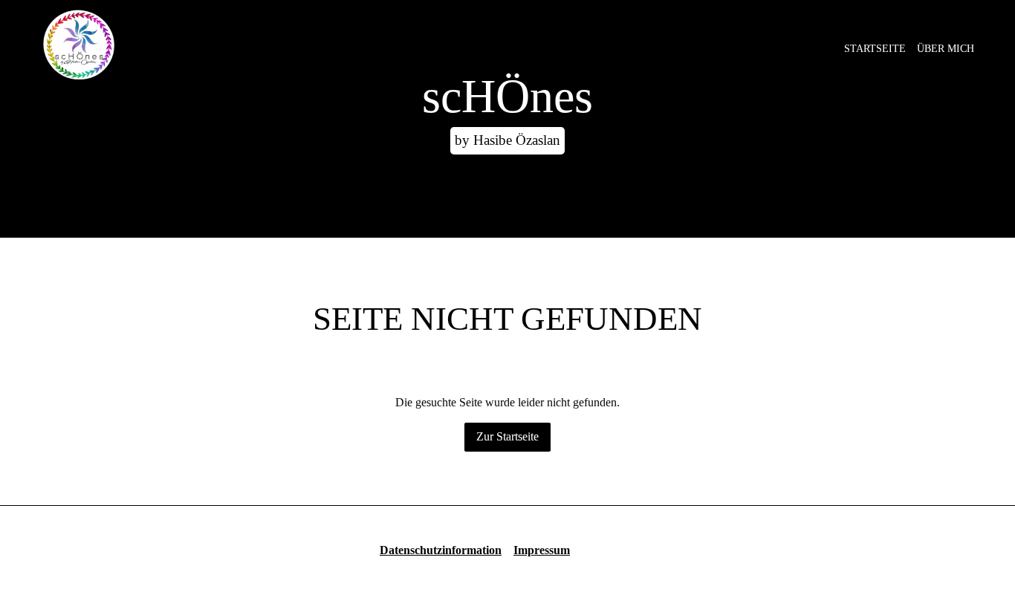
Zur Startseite (507, 436)
